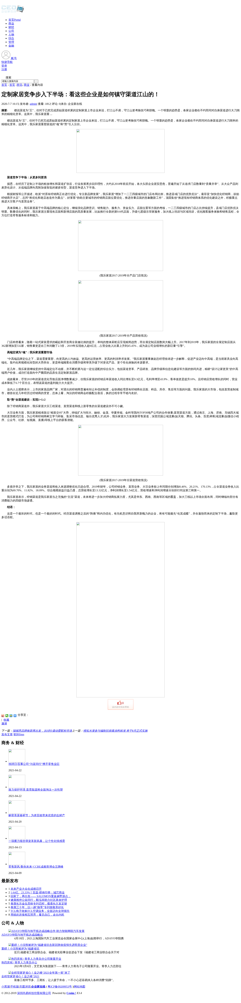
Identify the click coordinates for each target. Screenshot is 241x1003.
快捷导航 (7, 61)
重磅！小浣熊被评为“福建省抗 (20, 948)
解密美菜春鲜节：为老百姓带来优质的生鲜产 (36, 815)
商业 (11, 23)
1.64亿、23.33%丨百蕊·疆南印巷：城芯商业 (38, 892)
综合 (11, 38)
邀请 (4, 723)
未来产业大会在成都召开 (26, 888)
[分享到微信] (6, 715)
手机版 (14, 986)
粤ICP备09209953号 (60, 986)
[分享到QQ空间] (11, 715)
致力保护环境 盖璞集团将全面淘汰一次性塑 (35, 789)
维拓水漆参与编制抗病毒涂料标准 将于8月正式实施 (115, 730)
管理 (11, 41)
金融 (11, 45)
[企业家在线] (12, 12)
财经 (11, 27)
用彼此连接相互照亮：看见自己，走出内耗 (37, 914)
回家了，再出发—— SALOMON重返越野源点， (41, 896)
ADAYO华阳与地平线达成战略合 (22, 934)
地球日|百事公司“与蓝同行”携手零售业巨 (33, 763)
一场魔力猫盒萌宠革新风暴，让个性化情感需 (36, 840)
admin (33, 103)
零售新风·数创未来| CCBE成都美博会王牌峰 (35, 866)
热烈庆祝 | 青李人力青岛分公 (19, 962)
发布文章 (7, 734)
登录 (4, 65)
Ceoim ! (71, 993)
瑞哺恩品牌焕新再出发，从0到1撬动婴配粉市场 (42, 730)
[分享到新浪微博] (2, 715)
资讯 (19, 84)
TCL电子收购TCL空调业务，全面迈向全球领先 (40, 910)
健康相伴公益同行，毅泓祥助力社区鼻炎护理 (39, 899)
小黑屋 (5, 986)
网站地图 (79, 986)
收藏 (6, 719)
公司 (11, 30)
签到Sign (18, 734)
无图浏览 (25, 986)
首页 (14, 19)
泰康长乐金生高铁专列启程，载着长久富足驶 (39, 903)
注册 (4, 69)
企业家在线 (38, 986)
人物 (11, 34)
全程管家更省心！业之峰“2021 (20, 976)
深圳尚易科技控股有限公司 (34, 993)
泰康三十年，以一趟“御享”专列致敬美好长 (37, 907)
